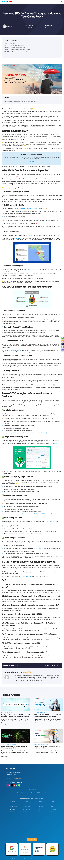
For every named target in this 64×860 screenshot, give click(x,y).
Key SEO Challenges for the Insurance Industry (15, 47)
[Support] (63, 350)
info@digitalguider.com (15, 778)
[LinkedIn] (48, 665)
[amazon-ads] (39, 843)
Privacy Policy (35, 858)
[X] (45, 665)
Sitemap (52, 858)
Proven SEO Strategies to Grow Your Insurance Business (17, 49)
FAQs (6, 53)
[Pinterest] (55, 665)
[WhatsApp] (50, 665)
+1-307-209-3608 (14, 777)
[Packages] (63, 347)
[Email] (59, 665)
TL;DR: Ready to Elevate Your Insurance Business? (16, 51)
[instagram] (9, 785)
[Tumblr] (52, 665)
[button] (6, 724)
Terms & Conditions (44, 858)
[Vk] (57, 665)
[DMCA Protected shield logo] (52, 843)
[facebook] (7, 785)
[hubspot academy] (25, 843)
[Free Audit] (63, 344)
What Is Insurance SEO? (10, 43)
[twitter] (12, 785)
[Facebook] (43, 665)
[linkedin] (17, 785)
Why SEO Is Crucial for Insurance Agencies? (14, 45)
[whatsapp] (19, 785)
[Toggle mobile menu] (61, 2)
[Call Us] (63, 341)
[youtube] (14, 785)
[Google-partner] (11, 843)
